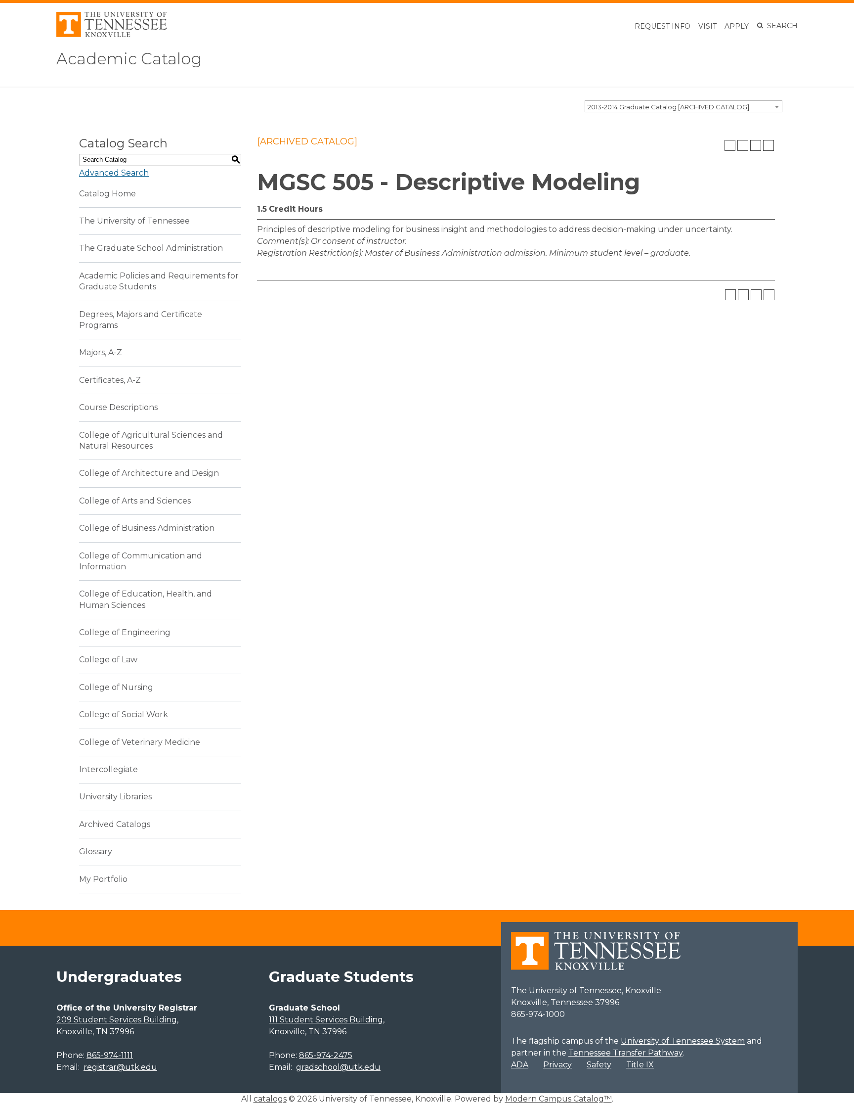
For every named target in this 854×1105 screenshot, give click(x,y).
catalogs (270, 1099)
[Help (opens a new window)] (768, 145)
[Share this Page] (742, 145)
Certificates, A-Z (110, 380)
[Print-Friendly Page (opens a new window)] (755, 145)
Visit (707, 26)
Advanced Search (114, 173)
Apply (737, 26)
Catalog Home (107, 193)
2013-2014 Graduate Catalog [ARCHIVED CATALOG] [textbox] (668, 107)
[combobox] (683, 106)
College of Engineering (125, 632)
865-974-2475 (325, 1055)
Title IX (640, 1064)
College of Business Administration (146, 528)
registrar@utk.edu (120, 1067)
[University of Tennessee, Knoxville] (111, 34)
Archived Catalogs (114, 824)
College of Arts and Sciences (135, 501)
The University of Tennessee (134, 221)
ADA (519, 1064)
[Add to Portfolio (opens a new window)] (730, 145)
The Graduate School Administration (151, 248)
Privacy (557, 1064)
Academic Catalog (129, 58)
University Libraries (115, 796)
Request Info (662, 26)
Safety (599, 1064)
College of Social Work (123, 714)
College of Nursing (116, 687)
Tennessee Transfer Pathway (625, 1053)
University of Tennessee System (683, 1041)
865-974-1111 (109, 1055)
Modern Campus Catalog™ (558, 1099)
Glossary (95, 851)
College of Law (108, 659)
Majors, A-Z (100, 352)
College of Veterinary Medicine (139, 742)
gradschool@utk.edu (338, 1067)
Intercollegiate (108, 769)
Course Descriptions (118, 407)
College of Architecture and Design (149, 473)
